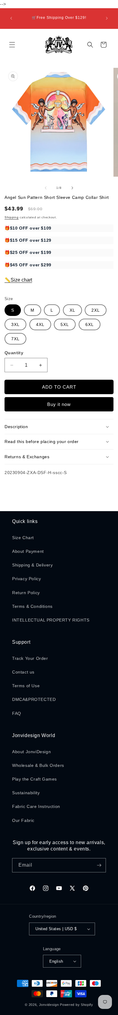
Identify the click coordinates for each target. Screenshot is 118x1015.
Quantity (14, 352)
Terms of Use (26, 685)
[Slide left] (45, 188)
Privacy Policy (26, 578)
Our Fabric (23, 820)
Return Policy (26, 592)
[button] (12, 44)
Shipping (12, 217)
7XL (15, 338)
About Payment (28, 551)
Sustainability (26, 792)
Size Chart (23, 537)
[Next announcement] (106, 18)
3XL (15, 324)
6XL (89, 324)
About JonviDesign (31, 751)
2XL (95, 310)
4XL (40, 324)
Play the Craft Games (34, 779)
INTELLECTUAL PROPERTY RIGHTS (51, 620)
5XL (65, 324)
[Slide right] (72, 188)
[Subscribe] (99, 865)
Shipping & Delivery (32, 565)
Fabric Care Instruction (36, 806)
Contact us (23, 672)
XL (72, 310)
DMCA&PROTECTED (34, 699)
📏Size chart (18, 279)
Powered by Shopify (76, 1004)
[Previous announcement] (11, 18)
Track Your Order (30, 658)
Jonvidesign (49, 1004)
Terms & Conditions (32, 606)
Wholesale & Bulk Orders (38, 765)
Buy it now (59, 404)
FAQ (16, 713)
